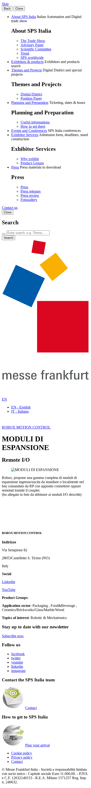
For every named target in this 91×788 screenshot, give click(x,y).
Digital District (31, 94)
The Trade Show (33, 41)
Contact (31, 708)
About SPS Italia (23, 17)
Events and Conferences (29, 131)
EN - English (21, 407)
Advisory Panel (32, 45)
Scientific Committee (36, 49)
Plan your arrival (37, 745)
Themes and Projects (26, 70)
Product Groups (32, 163)
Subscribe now (13, 636)
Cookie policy (21, 753)
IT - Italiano (20, 411)
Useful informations (35, 122)
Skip (5, 4)
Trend (25, 53)
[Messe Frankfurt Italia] (45, 351)
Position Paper (31, 98)
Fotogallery (29, 200)
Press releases (31, 191)
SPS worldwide (32, 58)
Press (15, 167)
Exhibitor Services (24, 135)
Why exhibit (30, 159)
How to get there (33, 126)
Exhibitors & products (27, 62)
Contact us (10, 208)
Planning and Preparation (29, 103)
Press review (30, 195)
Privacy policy (21, 757)
